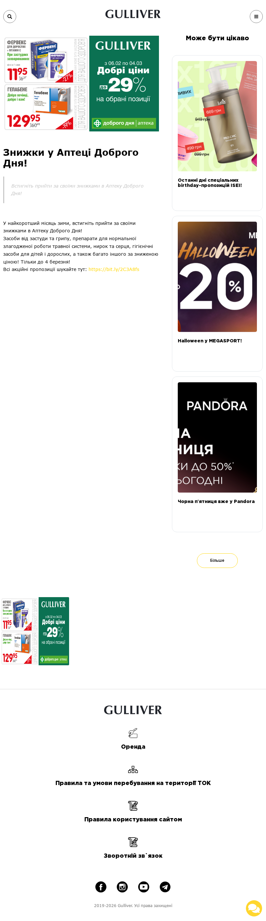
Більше (217, 560)
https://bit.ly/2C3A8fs (114, 269)
